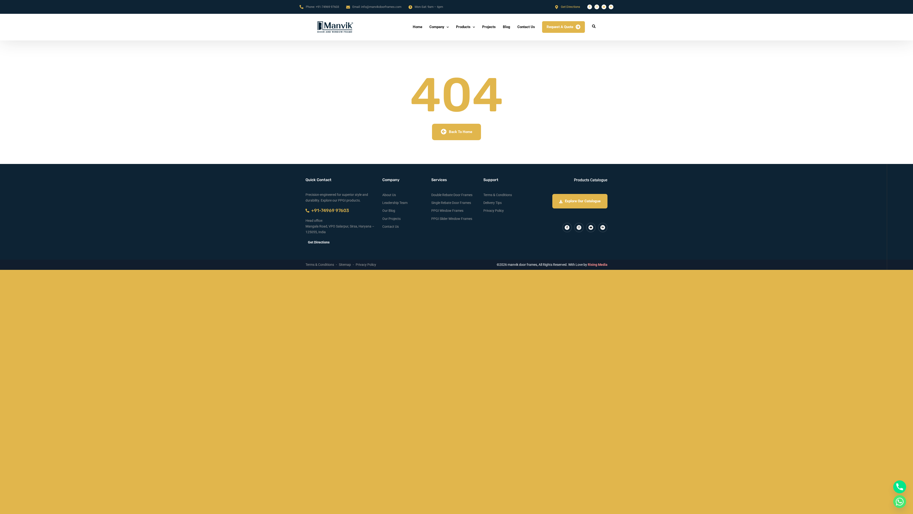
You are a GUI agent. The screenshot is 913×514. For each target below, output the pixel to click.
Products (463, 27)
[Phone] (899, 486)
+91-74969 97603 (327, 7)
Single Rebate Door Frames (451, 203)
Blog (506, 27)
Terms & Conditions (497, 195)
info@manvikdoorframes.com (381, 7)
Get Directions (570, 7)
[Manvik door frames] (335, 27)
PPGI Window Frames (447, 211)
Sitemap (345, 265)
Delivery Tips (492, 203)
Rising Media (597, 265)
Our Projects (391, 219)
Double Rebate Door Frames (451, 195)
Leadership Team (395, 203)
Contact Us (526, 27)
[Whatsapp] (899, 501)
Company (436, 27)
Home (417, 27)
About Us (389, 195)
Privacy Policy (493, 211)
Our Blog (388, 211)
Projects (489, 27)
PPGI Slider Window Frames (451, 219)
